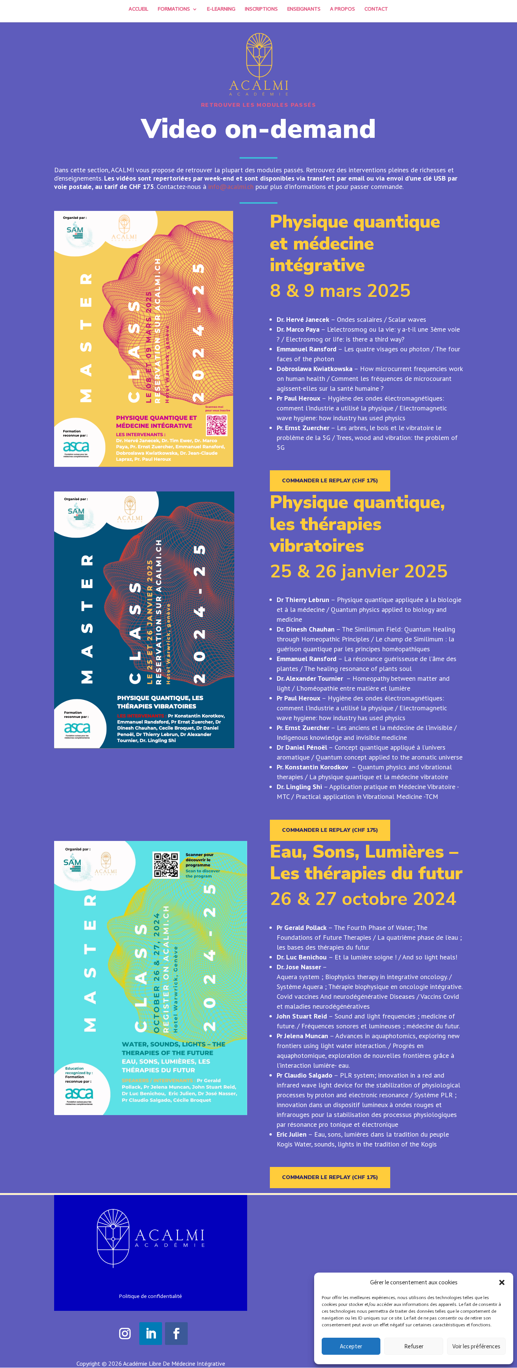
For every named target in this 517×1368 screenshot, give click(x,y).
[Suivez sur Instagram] (125, 1333)
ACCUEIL (138, 9)
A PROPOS (342, 9)
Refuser (414, 1346)
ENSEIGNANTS (304, 9)
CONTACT (376, 9)
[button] (502, 1282)
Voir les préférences (476, 1346)
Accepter (351, 1346)
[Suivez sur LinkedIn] (150, 1333)
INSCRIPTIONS (261, 9)
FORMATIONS (174, 9)
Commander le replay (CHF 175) (330, 480)
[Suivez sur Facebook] (176, 1333)
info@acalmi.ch (231, 186)
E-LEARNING (221, 9)
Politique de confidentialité (150, 1296)
